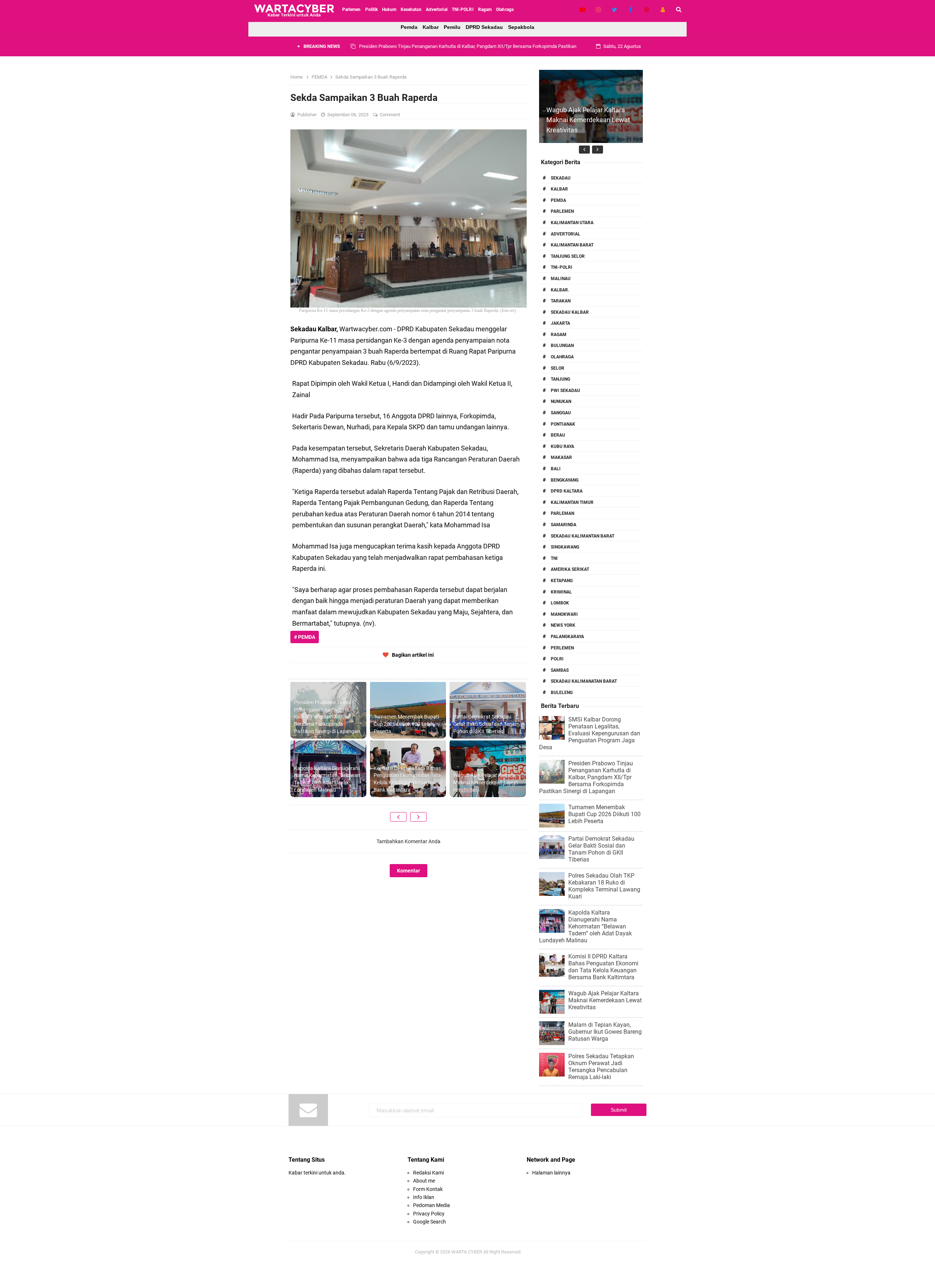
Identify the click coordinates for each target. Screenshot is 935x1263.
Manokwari (564, 614)
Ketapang (562, 580)
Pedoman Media (431, 1205)
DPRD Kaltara (567, 491)
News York (563, 625)
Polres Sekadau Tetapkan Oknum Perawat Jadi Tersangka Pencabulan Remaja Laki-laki (601, 1067)
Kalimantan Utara (572, 222)
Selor (557, 368)
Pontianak (563, 424)
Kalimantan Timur (572, 502)
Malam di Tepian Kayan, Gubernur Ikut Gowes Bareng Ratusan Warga (605, 1031)
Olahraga (562, 356)
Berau (558, 435)
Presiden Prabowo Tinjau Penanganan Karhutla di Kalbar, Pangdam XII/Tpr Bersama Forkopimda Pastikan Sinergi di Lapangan (327, 717)
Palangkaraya (567, 636)
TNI (554, 558)
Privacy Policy (428, 1214)
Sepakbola (521, 27)
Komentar (408, 871)
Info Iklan (423, 1197)
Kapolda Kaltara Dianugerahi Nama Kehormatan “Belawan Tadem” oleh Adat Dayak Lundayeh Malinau (327, 779)
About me (424, 1181)
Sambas (560, 670)
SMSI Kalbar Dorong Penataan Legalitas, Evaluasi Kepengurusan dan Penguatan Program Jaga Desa (589, 733)
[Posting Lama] (418, 817)
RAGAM (558, 334)
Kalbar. (560, 290)
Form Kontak (428, 1189)
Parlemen (562, 211)
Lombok (560, 603)
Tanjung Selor (568, 256)
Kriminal (561, 592)
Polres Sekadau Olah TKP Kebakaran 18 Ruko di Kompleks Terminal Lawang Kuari (604, 886)
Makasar (561, 457)
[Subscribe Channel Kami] (582, 9)
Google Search (429, 1222)
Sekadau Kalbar (570, 312)
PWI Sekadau (565, 390)
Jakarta (560, 323)
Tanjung (560, 379)
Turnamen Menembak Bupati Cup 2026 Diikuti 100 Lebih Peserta (425, 46)
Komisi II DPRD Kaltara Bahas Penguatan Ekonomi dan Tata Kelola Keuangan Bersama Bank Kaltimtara (407, 779)
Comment (390, 114)
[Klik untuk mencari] (679, 9)
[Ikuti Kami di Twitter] (614, 9)
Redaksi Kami (428, 1173)
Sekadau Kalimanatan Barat (584, 681)
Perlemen (562, 648)
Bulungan (562, 345)
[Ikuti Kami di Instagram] (598, 9)
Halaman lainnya (551, 1173)
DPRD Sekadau (484, 27)
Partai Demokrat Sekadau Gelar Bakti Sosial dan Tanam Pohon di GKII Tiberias (486, 724)
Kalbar (431, 27)
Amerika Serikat (570, 569)
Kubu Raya (562, 446)
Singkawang (565, 547)
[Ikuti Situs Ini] (663, 9)
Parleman (562, 513)
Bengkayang (565, 480)
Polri (557, 658)
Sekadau (560, 178)
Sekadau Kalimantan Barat (582, 536)
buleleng (562, 692)
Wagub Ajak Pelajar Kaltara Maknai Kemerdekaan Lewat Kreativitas (485, 782)
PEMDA (558, 200)
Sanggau (561, 412)
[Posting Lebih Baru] (398, 817)
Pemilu (452, 27)
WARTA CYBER (466, 1252)
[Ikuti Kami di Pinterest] (646, 9)
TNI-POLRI (561, 267)
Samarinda (563, 524)
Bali (556, 468)
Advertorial (565, 234)
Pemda (409, 27)
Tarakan (560, 301)
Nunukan (561, 401)
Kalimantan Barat (572, 245)
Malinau (560, 278)
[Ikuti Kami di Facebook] (630, 9)
